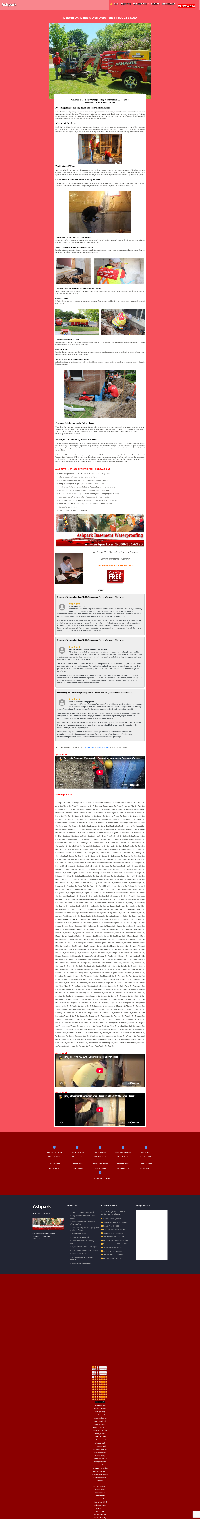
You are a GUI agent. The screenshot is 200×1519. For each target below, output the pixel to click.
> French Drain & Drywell (79, 1237)
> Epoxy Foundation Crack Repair (82, 1212)
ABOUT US (126, 4)
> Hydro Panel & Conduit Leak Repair (83, 1246)
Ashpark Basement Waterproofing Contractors (100, 1412)
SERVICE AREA (168, 4)
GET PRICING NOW (186, 6)
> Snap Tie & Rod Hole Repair (81, 1263)
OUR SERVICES (140, 4)
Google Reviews (102, 747)
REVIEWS (155, 4)
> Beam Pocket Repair (78, 1254)
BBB (92, 747)
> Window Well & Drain (78, 1233)
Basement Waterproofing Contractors (99, 1455)
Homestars (86, 747)
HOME (115, 4)
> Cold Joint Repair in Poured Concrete (84, 1250)
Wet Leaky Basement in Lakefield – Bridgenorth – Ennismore (44, 1235)
